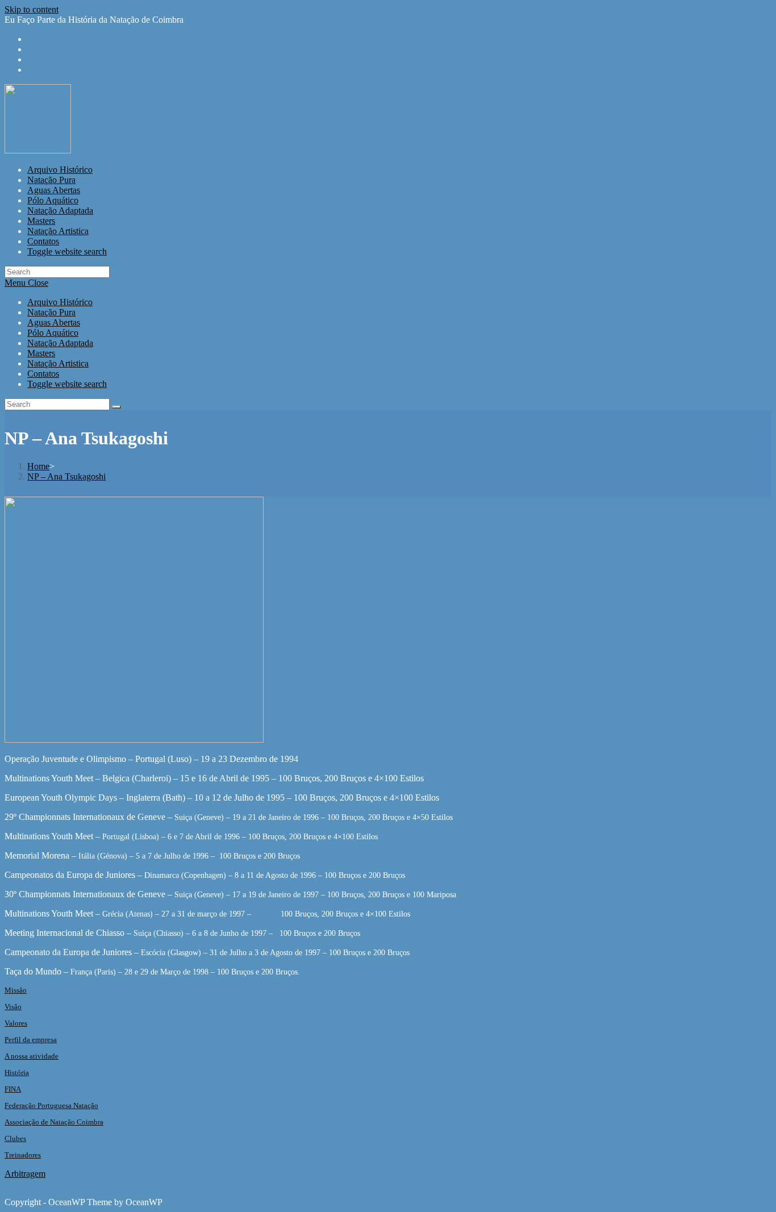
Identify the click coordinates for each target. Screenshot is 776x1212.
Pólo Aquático (52, 333)
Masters (41, 353)
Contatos (43, 373)
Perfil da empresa (31, 1039)
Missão (16, 990)
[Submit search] (116, 407)
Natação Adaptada (60, 343)
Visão (13, 1006)
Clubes (15, 1138)
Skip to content (32, 9)
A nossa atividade (32, 1056)
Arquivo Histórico (60, 302)
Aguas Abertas (53, 322)
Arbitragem (25, 1173)
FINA (13, 1089)
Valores (16, 1023)
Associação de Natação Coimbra (54, 1122)
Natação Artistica (58, 363)
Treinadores (23, 1155)
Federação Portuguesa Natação (51, 1105)
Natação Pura (51, 312)
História (17, 1072)
